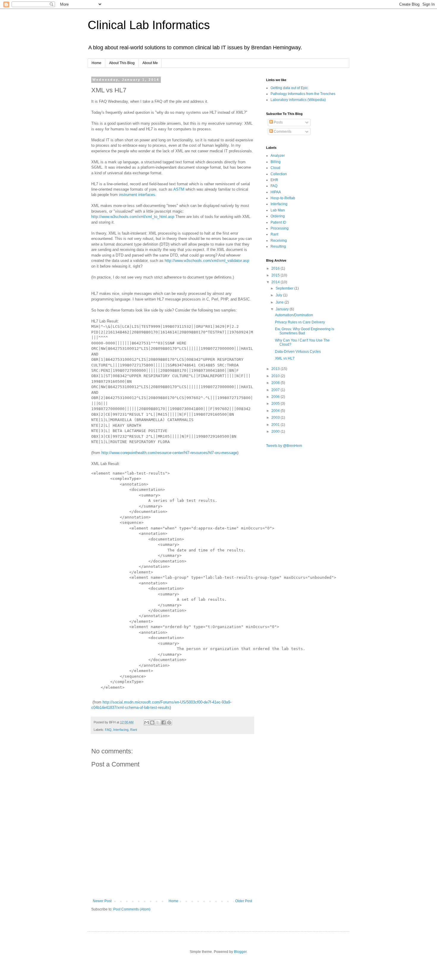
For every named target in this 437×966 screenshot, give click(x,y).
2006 (276, 397)
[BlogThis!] (152, 722)
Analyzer (278, 156)
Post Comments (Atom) (131, 909)
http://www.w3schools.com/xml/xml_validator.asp (207, 260)
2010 (276, 376)
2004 (276, 411)
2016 (276, 268)
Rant (133, 729)
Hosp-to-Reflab (283, 198)
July (279, 295)
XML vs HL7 (285, 358)
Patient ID (278, 222)
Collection (279, 174)
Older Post (243, 901)
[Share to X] (158, 722)
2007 (276, 390)
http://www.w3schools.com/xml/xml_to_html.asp (133, 216)
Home (96, 63)
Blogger (240, 952)
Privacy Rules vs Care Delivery (300, 322)
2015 (276, 275)
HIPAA (276, 192)
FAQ (108, 729)
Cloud (275, 168)
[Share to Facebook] (163, 722)
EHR (274, 180)
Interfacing (120, 729)
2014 (276, 282)
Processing (280, 228)
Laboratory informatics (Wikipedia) (298, 100)
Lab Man (278, 210)
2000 (276, 431)
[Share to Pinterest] (169, 722)
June (280, 302)
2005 (276, 403)
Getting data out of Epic (289, 88)
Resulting (278, 246)
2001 (276, 425)
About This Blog (122, 63)
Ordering (278, 216)
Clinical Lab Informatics (149, 24)
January (283, 309)
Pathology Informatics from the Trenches (303, 94)
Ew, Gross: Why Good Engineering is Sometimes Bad (304, 331)
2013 (276, 369)
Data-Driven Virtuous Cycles (298, 352)
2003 (276, 417)
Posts (278, 122)
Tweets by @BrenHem (284, 446)
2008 (276, 383)
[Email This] (147, 722)
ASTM (178, 189)
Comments (282, 131)
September (285, 288)
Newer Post (102, 901)
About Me (150, 63)
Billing (276, 162)
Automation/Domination (294, 315)
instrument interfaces (137, 194)
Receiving (279, 240)
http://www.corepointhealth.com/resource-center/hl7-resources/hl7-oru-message (169, 452)
